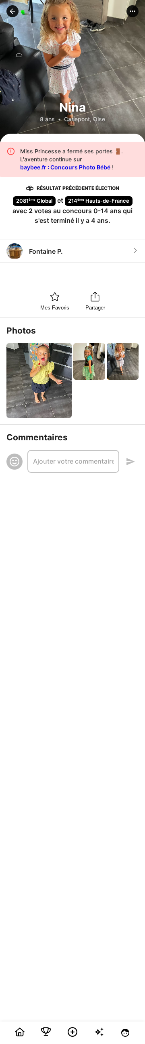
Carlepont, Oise (84, 119)
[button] (12, 11)
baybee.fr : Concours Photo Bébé (65, 167)
